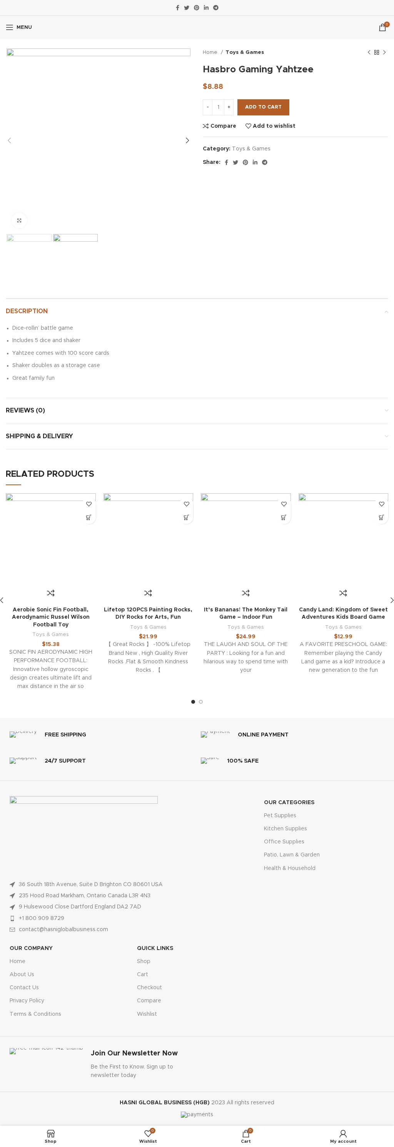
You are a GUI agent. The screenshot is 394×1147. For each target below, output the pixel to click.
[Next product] (384, 53)
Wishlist (147, 1014)
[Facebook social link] (178, 8)
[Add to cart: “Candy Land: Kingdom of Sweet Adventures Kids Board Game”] (381, 517)
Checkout (149, 987)
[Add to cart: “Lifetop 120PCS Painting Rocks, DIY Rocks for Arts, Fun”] (186, 517)
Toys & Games (244, 52)
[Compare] (50, 593)
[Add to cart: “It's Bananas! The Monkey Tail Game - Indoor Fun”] (284, 517)
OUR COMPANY (31, 948)
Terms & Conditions (35, 1014)
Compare (149, 1000)
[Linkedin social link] (206, 8)
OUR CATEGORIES (289, 802)
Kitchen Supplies (285, 828)
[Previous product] (369, 53)
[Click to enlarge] (19, 220)
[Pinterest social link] (197, 8)
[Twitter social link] (187, 8)
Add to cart (263, 107)
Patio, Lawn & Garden (292, 855)
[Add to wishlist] (89, 504)
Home (211, 52)
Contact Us (24, 987)
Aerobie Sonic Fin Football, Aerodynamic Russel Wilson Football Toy (51, 617)
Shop (143, 961)
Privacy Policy (27, 1000)
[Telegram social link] (216, 8)
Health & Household (290, 868)
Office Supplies (284, 842)
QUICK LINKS (155, 948)
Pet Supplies (280, 815)
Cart (142, 974)
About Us (22, 974)
